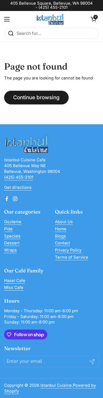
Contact (62, 243)
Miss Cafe (13, 287)
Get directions (18, 187)
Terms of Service (71, 257)
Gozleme (12, 221)
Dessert (12, 243)
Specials (12, 236)
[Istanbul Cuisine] (50, 19)
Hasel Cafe (14, 280)
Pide (8, 228)
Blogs (60, 236)
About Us (64, 221)
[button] (93, 19)
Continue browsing (36, 97)
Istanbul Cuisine (56, 385)
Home (60, 228)
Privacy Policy (68, 250)
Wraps (10, 250)
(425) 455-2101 (18, 177)
